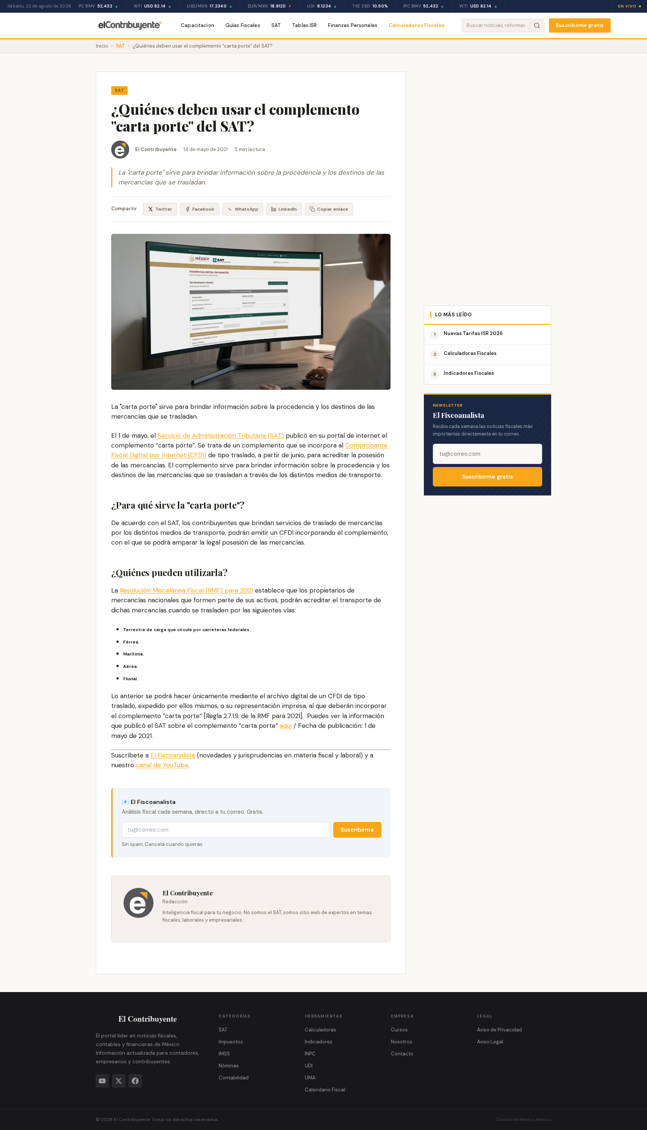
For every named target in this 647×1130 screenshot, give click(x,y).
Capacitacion (197, 25)
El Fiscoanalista (173, 755)
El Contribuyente (155, 149)
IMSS (224, 1054)
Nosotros (401, 1042)
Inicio (102, 46)
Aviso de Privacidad (499, 1030)
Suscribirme (357, 830)
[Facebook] (135, 1081)
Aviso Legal (490, 1042)
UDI (309, 1066)
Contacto (402, 1054)
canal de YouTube (162, 765)
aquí (286, 725)
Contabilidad (234, 1078)
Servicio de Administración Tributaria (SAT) (221, 435)
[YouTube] (102, 1081)
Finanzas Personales (352, 25)
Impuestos (231, 1042)
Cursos (399, 1030)
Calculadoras (320, 1030)
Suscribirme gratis (580, 25)
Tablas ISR (304, 25)
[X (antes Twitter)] (118, 1081)
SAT (276, 25)
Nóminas (229, 1066)
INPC (310, 1054)
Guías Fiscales (242, 25)
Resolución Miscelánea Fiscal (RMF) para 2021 (186, 590)
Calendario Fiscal (325, 1090)
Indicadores (318, 1042)
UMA (310, 1078)
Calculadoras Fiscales (416, 25)
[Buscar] (536, 25)
